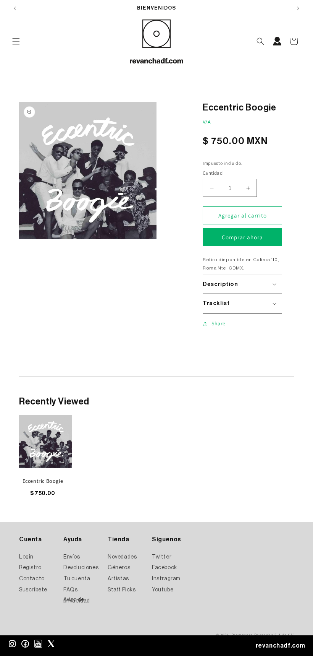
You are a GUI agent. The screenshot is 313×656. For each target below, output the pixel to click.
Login (26, 557)
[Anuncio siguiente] (298, 8)
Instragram (166, 578)
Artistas (118, 578)
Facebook (164, 567)
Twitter (161, 557)
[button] (16, 41)
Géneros (119, 567)
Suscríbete (33, 590)
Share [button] (218, 323)
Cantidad (213, 173)
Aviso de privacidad (76, 600)
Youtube (162, 590)
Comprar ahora (242, 237)
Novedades (122, 557)
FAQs (70, 590)
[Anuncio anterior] (14, 8)
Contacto (32, 578)
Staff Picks (122, 590)
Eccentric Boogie (43, 480)
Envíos (71, 557)
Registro (30, 567)
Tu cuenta (76, 578)
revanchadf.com (280, 646)
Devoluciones (80, 567)
